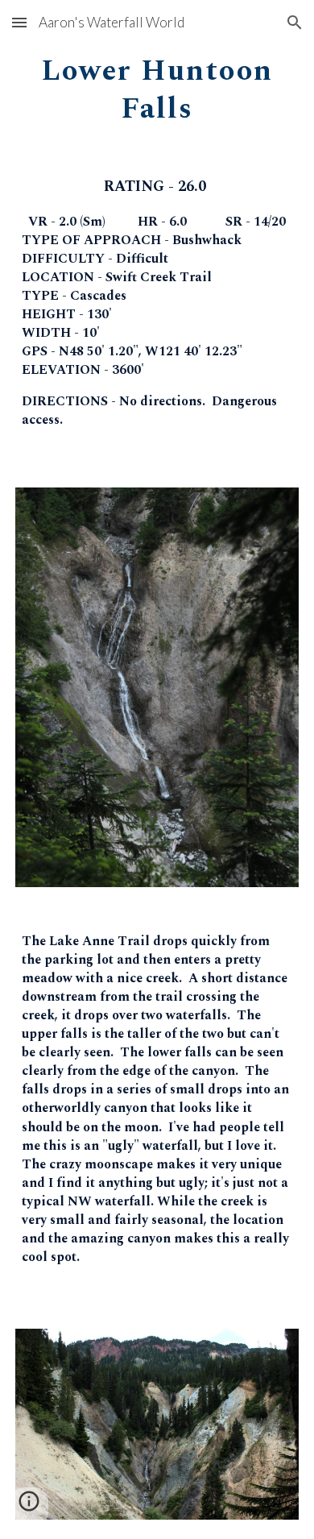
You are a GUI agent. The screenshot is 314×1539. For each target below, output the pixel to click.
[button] (19, 22)
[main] (157, 87)
